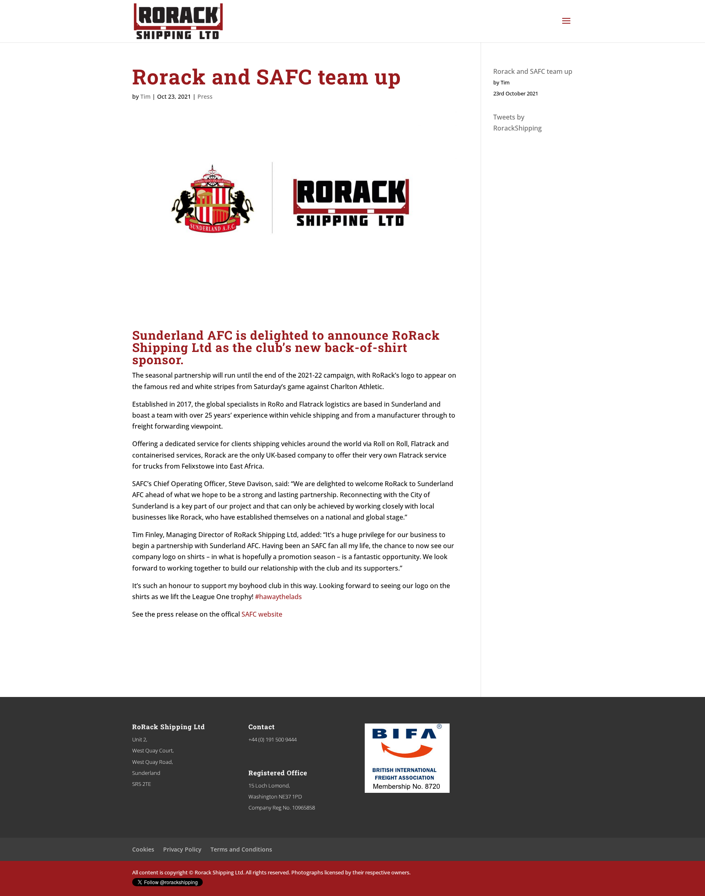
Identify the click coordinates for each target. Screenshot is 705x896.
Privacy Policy (182, 849)
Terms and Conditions (241, 849)
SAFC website (262, 614)
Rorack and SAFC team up (532, 71)
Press (205, 96)
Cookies (143, 849)
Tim (145, 96)
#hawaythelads (278, 596)
